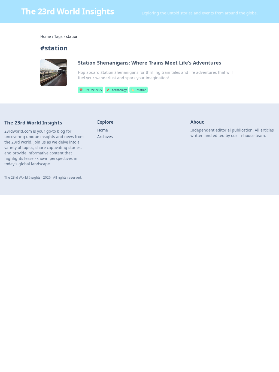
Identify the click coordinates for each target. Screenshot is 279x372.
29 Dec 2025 (90, 90)
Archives (105, 136)
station (138, 90)
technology (116, 90)
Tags (58, 36)
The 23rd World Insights (67, 11)
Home (45, 36)
